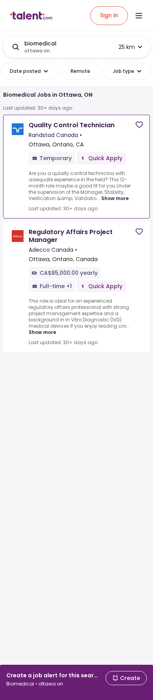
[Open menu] (139, 15)
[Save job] (139, 124)
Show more (115, 198)
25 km (126, 47)
